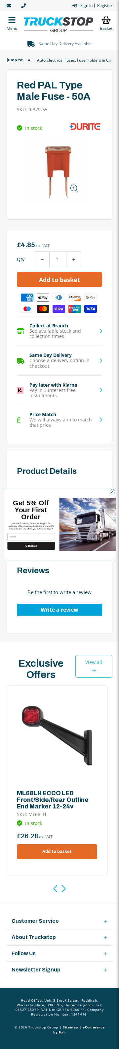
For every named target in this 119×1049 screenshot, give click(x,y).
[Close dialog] (112, 491)
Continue (31, 545)
